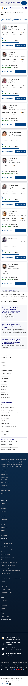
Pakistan (5, 290)
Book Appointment (20, 45)
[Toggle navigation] (26, 8)
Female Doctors (6, 19)
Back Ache (3, 365)
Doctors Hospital (5, 541)
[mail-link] (21, 669)
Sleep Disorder (4, 378)
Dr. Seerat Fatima (12, 26)
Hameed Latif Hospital (6, 543)
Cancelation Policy (5, 490)
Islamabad (3, 508)
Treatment (15, 290)
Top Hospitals (4, 538)
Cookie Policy (4, 683)
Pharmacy (3, 608)
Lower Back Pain (5, 394)
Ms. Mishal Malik (12, 211)
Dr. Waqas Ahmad (13, 264)
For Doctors (4, 605)
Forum (2, 603)
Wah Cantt (3, 533)
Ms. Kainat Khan (12, 105)
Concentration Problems (6, 370)
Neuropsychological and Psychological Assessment (13, 428)
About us (3, 471)
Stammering (4, 384)
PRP (1, 404)
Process (3, 496)
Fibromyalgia (4, 389)
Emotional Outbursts (6, 357)
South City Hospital (5, 568)
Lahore (2, 506)
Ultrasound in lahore (6, 595)
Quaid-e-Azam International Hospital (10, 560)
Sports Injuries (4, 386)
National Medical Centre (7, 576)
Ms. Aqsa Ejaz (11, 52)
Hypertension (4, 360)
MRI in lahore (4, 584)
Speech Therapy (5, 431)
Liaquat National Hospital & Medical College (11, 578)
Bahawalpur (4, 527)
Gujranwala (4, 519)
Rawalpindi (3, 511)
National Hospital (5, 546)
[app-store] (8, 623)
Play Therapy (4, 434)
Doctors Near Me (17, 19)
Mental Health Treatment (7, 410)
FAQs (2, 493)
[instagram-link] (16, 669)
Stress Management (5, 415)
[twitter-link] (12, 669)
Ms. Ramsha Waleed (13, 79)
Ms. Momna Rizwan (13, 185)
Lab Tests (3, 613)
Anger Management (5, 418)
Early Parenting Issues (6, 373)
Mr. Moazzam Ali (12, 158)
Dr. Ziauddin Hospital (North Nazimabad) (11, 570)
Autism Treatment (5, 420)
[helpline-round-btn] (23, 8)
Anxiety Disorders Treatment (7, 407)
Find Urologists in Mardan (7, 444)
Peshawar (3, 516)
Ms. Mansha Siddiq (13, 238)
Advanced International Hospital (9, 562)
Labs (2, 611)
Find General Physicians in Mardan (9, 441)
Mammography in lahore (7, 592)
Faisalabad (3, 522)
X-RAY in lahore (5, 586)
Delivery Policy (4, 477)
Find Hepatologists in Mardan (8, 449)
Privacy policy (4, 474)
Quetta (3, 530)
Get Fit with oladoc (5, 616)
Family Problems (5, 376)
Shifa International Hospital (7, 557)
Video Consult (8, 45)
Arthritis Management (6, 397)
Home (2, 290)
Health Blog (4, 600)
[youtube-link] (19, 669)
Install (24, 3)
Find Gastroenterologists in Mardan (9, 447)
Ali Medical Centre (5, 554)
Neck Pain (3, 362)
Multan (2, 514)
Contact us (4, 485)
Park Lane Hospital (5, 573)
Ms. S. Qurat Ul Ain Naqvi (15, 132)
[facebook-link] (14, 669)
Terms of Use (4, 488)
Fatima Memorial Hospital (7, 549)
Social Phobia (4, 381)
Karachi (3, 503)
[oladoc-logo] (4, 8)
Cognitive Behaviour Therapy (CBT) (9, 426)
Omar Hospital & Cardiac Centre (9, 551)
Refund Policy (4, 479)
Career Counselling (5, 423)
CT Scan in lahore (5, 589)
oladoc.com (23, 666)
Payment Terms (5, 482)
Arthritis (2, 368)
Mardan (10, 290)
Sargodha (3, 524)
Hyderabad (4, 535)
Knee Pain (3, 392)
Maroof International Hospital (8, 565)
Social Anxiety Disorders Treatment (9, 412)
